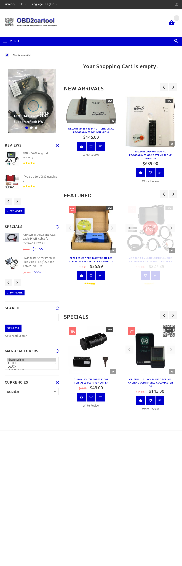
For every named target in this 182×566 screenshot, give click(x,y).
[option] (91, 127)
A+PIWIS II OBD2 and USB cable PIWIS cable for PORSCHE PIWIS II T (39, 238)
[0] (171, 24)
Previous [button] (8, 201)
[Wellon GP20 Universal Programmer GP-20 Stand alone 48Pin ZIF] (150, 121)
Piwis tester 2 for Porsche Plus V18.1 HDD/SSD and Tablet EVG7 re (39, 262)
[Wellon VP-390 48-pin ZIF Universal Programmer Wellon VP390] (91, 110)
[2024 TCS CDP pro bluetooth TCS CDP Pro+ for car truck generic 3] (91, 228)
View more (15, 211)
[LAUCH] (31, 366)
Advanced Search (16, 335)
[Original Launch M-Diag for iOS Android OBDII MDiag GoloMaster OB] (150, 349)
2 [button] (31, 125)
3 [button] (35, 125)
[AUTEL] (31, 363)
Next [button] (17, 201)
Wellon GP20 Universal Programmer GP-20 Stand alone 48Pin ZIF (150, 155)
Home (7, 55)
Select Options (81, 275)
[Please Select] (31, 360)
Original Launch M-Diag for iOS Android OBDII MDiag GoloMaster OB (150, 382)
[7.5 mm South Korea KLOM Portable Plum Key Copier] (91, 349)
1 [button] (26, 125)
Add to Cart (81, 146)
